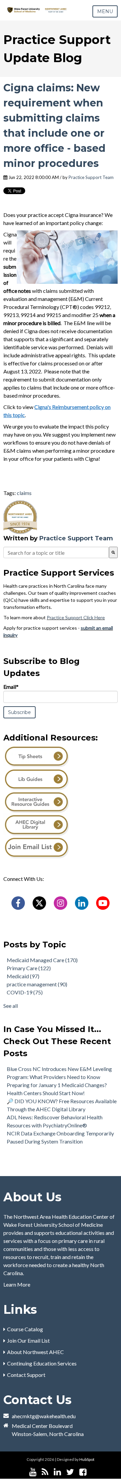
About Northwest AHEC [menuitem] (35, 1352)
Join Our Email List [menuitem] (28, 1340)
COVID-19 (25, 992)
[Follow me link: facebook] (83, 1472)
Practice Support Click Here (76, 617)
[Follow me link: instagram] (91, 1472)
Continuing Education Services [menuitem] (42, 1363)
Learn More (16, 1284)
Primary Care (29, 968)
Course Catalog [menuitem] (25, 1329)
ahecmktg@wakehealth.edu (44, 1416)
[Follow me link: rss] (45, 1472)
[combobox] (56, 552)
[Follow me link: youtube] (33, 1472)
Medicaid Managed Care (42, 960)
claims (24, 493)
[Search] (113, 552)
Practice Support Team (91, 177)
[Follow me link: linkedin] (57, 1472)
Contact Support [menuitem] (26, 1375)
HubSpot (86, 1459)
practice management (37, 984)
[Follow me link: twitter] (70, 1472)
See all (10, 1005)
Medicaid (23, 976)
